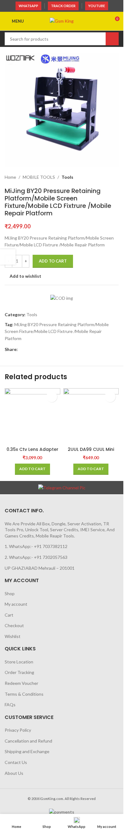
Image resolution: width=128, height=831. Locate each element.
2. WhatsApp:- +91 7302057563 (36, 557)
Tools (67, 177)
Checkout (14, 625)
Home (10, 177)
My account (16, 604)
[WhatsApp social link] (29, 349)
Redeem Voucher (21, 683)
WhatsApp (28, 6)
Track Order (63, 6)
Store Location (19, 661)
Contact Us (16, 762)
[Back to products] (107, 177)
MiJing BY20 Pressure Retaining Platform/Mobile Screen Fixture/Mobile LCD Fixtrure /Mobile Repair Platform (57, 331)
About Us (14, 773)
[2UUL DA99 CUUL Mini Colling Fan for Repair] (91, 416)
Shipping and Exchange (27, 751)
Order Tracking (19, 672)
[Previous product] (100, 177)
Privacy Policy (18, 730)
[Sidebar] (8, 257)
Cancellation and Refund (28, 740)
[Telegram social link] (36, 349)
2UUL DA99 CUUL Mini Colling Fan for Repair (91, 452)
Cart (9, 615)
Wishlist (13, 636)
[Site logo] (62, 20)
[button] (32, 469)
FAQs (10, 704)
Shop (10, 593)
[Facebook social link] (21, 349)
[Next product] (115, 177)
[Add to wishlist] (51, 396)
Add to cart (53, 260)
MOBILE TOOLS (39, 177)
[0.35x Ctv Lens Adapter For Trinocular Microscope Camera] (32, 416)
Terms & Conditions (24, 694)
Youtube (96, 6)
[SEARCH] (112, 38)
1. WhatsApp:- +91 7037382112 (36, 546)
